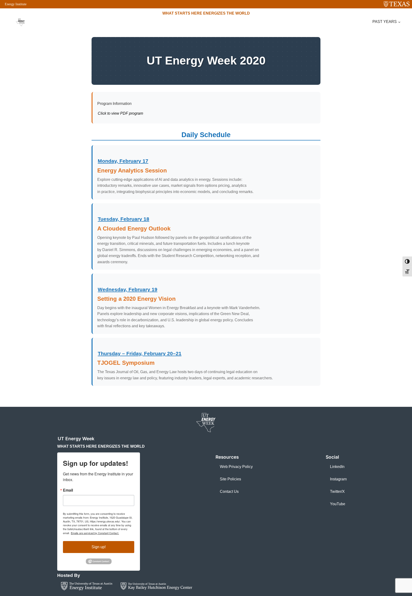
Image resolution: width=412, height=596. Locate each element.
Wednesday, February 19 (127, 289)
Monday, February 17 (123, 161)
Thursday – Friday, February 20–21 (139, 353)
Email (68, 490)
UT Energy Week (76, 438)
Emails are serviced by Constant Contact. (95, 533)
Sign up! (99, 547)
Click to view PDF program (120, 113)
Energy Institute (15, 4)
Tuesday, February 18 (123, 219)
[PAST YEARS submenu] (399, 22)
